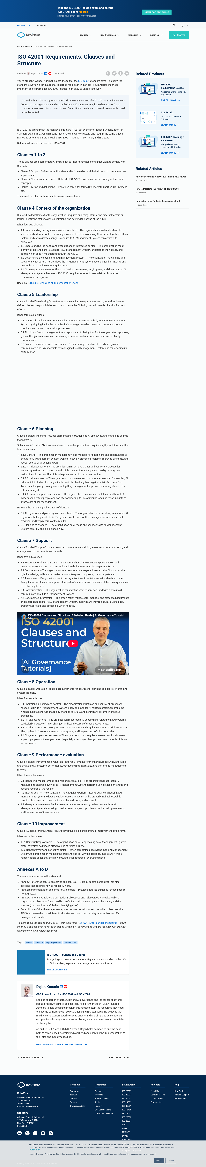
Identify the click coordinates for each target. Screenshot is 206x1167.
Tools (97, 1102)
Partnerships (180, 1098)
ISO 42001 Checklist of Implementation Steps (53, 282)
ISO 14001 (126, 1102)
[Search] (174, 25)
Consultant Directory (104, 1113)
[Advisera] (28, 1085)
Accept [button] (158, 1160)
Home (19, 46)
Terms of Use (156, 1102)
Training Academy (77, 1106)
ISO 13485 (126, 1110)
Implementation (70, 943)
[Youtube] (43, 1133)
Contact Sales (157, 1098)
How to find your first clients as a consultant (158, 201)
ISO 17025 (126, 1113)
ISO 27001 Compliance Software (171, 117)
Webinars (99, 1095)
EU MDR (125, 1136)
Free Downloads (102, 1098)
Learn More (168, 124)
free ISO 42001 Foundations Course (97, 922)
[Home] (29, 35)
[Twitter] (27, 1133)
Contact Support (181, 1095)
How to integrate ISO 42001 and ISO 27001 (157, 189)
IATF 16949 (127, 1139)
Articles (29, 943)
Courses (73, 1098)
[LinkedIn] (19, 1133)
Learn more (168, 152)
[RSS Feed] (51, 1133)
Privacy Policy (34, 1149)
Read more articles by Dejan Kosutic (59, 1044)
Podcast (98, 1106)
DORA (124, 1128)
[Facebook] (35, 1133)
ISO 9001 (126, 1098)
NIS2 (124, 1125)
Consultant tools (158, 1095)
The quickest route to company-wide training (171, 145)
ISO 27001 (126, 1091)
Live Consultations (103, 1110)
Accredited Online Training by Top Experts (173, 93)
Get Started (179, 35)
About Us (155, 1091)
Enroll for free (57, 969)
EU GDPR (126, 1132)
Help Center (179, 1091)
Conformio (74, 1091)
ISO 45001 (126, 1106)
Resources (29, 46)
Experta (73, 1102)
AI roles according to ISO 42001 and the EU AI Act (161, 176)
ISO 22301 (126, 1121)
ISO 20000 (126, 1117)
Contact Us (41, 25)
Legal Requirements (53, 943)
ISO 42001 (84, 80)
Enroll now (168, 100)
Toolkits (73, 1095)
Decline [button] (171, 1160)
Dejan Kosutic (37, 73)
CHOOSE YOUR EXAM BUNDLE (156, 12)
